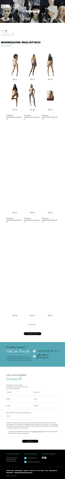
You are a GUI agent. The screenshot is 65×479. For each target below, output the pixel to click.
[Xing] (45, 458)
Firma (36, 399)
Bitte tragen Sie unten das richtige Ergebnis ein (18, 414)
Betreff (8, 399)
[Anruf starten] (62, 8)
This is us (32, 470)
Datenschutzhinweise (38, 431)
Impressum (9, 472)
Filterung (3, 30)
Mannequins (19, 470)
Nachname (37, 392)
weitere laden (32, 324)
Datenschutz (53, 470)
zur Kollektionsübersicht (32, 333)
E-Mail (8, 405)
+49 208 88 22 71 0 (47, 351)
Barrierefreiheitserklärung (23, 472)
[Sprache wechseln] (62, 11)
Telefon (36, 405)
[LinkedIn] (43, 458)
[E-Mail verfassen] (62, 5)
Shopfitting (10, 470)
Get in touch (40, 470)
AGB (46, 470)
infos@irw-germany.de (43, 356)
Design (26, 470)
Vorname (9, 392)
